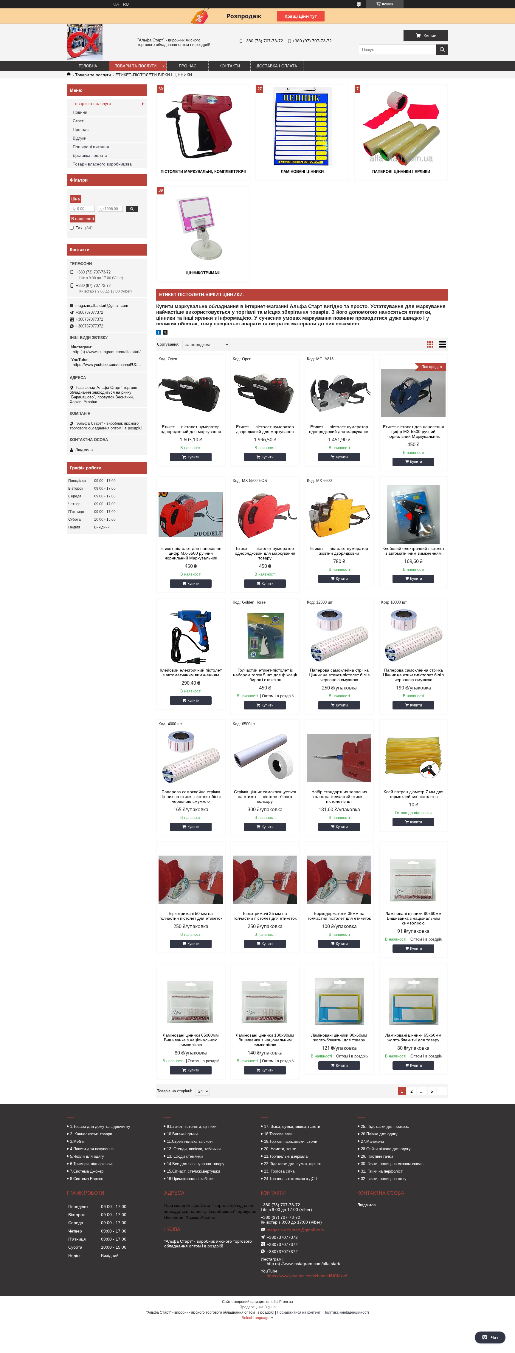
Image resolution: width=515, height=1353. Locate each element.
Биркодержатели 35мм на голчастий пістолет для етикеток (339, 916)
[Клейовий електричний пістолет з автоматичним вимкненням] (413, 515)
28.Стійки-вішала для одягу (386, 1149)
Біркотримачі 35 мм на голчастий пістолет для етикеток (265, 916)
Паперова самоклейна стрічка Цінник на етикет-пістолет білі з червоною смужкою (339, 675)
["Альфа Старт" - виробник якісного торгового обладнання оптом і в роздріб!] (85, 58)
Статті (78, 120)
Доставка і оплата (277, 66)
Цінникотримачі (203, 273)
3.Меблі (77, 1141)
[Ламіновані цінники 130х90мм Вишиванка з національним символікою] (265, 1001)
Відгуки (79, 138)
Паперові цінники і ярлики (401, 171)
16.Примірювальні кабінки (190, 1178)
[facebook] (158, 333)
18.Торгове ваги (278, 1134)
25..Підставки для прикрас (385, 1126)
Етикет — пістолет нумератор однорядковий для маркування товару (265, 553)
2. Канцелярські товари (91, 1134)
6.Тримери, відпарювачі (91, 1164)
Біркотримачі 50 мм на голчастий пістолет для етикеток (190, 916)
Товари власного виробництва (102, 164)
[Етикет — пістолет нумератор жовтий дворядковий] (339, 515)
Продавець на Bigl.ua (258, 1307)
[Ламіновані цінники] (302, 126)
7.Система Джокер (86, 1171)
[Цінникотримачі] (203, 227)
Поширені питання (91, 146)
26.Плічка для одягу (379, 1134)
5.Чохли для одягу (87, 1156)
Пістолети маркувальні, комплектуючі (203, 171)
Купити (193, 457)
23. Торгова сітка (279, 1171)
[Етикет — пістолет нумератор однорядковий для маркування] (191, 393)
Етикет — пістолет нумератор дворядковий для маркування (265, 429)
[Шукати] (442, 49)
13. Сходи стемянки (185, 1156)
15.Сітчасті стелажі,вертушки (193, 1171)
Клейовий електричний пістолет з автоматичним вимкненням (413, 551)
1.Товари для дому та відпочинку (100, 1126)
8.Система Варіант (87, 1178)
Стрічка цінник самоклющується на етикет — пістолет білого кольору (265, 796)
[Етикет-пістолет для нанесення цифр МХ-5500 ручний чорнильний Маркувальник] (191, 515)
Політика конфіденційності (346, 1312)
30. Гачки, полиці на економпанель (392, 1164)
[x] (165, 333)
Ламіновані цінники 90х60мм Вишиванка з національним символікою (413, 918)
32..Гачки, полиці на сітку (384, 1178)
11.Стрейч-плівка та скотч (190, 1141)
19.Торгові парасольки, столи (290, 1141)
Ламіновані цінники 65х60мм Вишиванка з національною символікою (191, 1040)
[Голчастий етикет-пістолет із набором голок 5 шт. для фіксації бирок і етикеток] (265, 636)
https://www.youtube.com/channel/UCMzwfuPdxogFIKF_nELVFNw (108, 364)
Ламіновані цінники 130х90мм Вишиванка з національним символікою (265, 1040)
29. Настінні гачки (377, 1156)
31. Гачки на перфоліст (382, 1171)
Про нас (187, 66)
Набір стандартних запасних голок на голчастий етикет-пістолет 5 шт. (339, 796)
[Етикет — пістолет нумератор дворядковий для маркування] (265, 393)
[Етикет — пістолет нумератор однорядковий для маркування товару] (265, 515)
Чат (494, 1337)
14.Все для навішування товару (195, 1164)
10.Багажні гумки (182, 1134)
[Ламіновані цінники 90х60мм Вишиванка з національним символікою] (413, 880)
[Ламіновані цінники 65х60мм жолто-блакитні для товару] (413, 1001)
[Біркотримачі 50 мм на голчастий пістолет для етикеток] (191, 880)
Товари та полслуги (92, 103)
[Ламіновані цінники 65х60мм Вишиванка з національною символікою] (191, 1001)
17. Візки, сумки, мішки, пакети (292, 1126)
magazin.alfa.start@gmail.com (101, 305)
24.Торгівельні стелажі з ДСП (290, 1178)
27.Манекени (372, 1141)
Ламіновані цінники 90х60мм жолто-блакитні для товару (339, 1037)
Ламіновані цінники (302, 171)
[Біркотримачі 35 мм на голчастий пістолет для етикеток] (265, 880)
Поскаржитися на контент (299, 1312)
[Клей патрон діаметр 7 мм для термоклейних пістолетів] (413, 758)
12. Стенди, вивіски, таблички (194, 1149)
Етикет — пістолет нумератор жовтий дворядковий (339, 551)
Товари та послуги (135, 66)
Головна (88, 66)
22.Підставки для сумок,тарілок (293, 1164)
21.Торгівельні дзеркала (286, 1156)
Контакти (229, 66)
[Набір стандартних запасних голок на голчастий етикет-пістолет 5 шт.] (339, 758)
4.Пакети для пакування (92, 1149)
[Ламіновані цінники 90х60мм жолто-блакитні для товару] (339, 1001)
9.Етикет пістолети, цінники (191, 1126)
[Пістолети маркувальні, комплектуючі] (203, 126)
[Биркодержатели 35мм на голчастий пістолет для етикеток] (339, 880)
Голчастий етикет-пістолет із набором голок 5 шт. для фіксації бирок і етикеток (265, 675)
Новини (80, 112)
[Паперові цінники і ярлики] (401, 126)
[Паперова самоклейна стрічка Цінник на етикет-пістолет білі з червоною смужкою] (339, 636)
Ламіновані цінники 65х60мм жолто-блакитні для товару (413, 1037)
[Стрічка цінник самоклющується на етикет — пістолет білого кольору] (265, 758)
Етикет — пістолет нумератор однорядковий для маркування (191, 429)
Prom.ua (286, 1302)
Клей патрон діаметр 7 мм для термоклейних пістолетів (413, 794)
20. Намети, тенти (280, 1149)
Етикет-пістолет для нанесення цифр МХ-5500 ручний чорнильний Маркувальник (413, 431)
